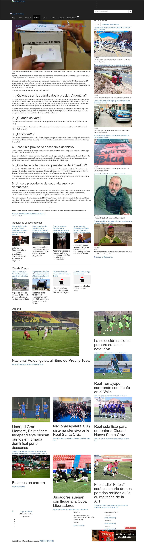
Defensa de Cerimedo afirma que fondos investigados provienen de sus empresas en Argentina (19, 230)
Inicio (13, 17)
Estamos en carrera (18, 486)
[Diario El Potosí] (51, 1)
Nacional (28, 17)
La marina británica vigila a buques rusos (82, 273)
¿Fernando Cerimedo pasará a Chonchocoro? (109, 174)
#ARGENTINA (27, 214)
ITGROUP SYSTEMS (47, 541)
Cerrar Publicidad (130, 528)
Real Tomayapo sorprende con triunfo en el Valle (110, 396)
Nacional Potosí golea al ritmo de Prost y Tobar (27, 364)
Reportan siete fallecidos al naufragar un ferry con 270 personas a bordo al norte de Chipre (40, 275)
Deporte (52, 17)
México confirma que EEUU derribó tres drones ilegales (61, 274)
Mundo (36, 17)
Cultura (44, 17)
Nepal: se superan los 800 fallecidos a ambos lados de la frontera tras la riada (20, 275)
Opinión (61, 17)
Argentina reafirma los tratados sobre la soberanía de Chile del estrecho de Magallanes (40, 229)
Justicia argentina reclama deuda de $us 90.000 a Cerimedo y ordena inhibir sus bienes (82, 229)
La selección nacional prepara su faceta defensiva (111, 353)
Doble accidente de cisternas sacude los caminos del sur (113, 65)
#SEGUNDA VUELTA (38, 214)
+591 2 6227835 (79, 525)
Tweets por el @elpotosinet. (103, 257)
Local (20, 17)
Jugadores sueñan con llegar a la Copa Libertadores (70, 509)
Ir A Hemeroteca (113, 24)
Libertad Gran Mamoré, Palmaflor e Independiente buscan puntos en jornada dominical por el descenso (29, 452)
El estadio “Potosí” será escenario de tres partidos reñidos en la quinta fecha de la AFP (111, 506)
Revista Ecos (71, 17)
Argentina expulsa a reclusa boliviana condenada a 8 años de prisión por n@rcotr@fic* (61, 229)
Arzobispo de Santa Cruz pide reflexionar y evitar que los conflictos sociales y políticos (113, 222)
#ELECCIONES (17, 214)
